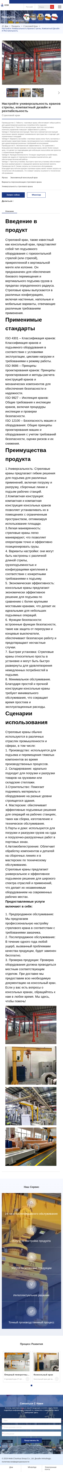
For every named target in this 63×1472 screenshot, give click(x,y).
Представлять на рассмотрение (31, 1441)
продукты (15, 26)
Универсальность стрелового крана (17, 186)
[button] (4, 93)
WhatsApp (36, 195)
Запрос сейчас (13, 195)
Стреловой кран (30, 26)
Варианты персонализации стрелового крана (22, 182)
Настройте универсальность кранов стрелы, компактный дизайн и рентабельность (30, 29)
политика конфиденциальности (15, 1462)
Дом (6, 26)
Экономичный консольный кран (24, 178)
